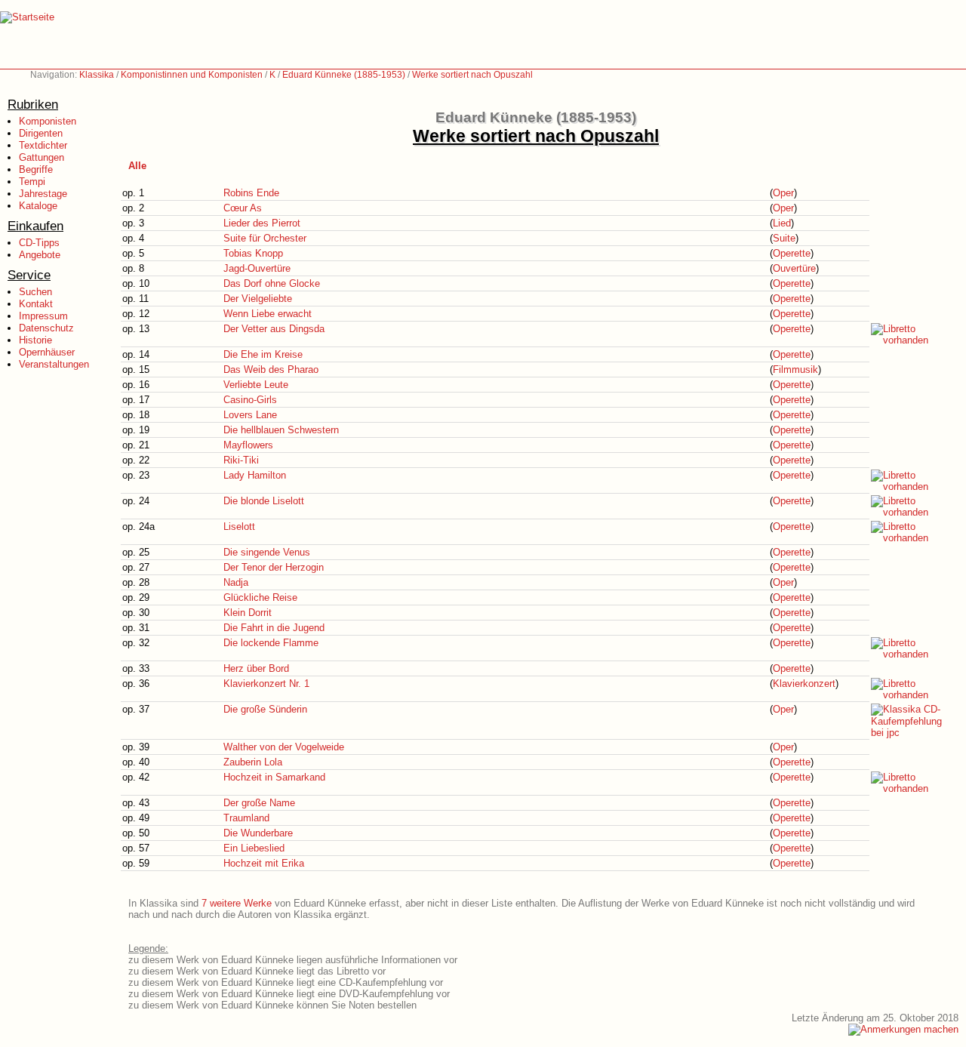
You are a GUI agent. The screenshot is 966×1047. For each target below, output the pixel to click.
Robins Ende (251, 193)
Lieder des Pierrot (261, 223)
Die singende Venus (266, 552)
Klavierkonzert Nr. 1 (266, 683)
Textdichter (43, 145)
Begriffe (36, 169)
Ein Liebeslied (254, 848)
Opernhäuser (47, 352)
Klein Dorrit (247, 612)
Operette (792, 253)
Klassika (96, 74)
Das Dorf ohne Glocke (271, 283)
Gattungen (41, 157)
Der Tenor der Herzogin (273, 567)
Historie (35, 340)
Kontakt (36, 303)
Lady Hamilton (254, 475)
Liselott (239, 526)
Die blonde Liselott (263, 501)
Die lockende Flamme (270, 642)
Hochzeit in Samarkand (274, 777)
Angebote (39, 254)
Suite (784, 238)
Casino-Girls (250, 399)
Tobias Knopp (253, 253)
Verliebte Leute (255, 384)
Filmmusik (795, 369)
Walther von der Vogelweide (283, 747)
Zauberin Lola (252, 762)
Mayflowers (248, 445)
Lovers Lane (250, 414)
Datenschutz (46, 328)
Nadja (235, 582)
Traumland (246, 818)
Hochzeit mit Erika (263, 863)
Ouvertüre (794, 268)
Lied (782, 223)
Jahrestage (43, 193)
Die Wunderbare (258, 833)
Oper (783, 193)
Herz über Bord (256, 668)
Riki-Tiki (241, 460)
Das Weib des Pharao (270, 369)
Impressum (43, 316)
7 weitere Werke (237, 903)
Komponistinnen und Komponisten (192, 74)
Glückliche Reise (260, 597)
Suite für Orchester (264, 238)
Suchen (35, 291)
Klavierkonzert (804, 683)
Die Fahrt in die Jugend (274, 627)
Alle (137, 165)
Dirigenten (41, 133)
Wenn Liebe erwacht (267, 313)
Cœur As (242, 208)
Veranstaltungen (54, 364)
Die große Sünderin (265, 709)
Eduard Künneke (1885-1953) (343, 74)
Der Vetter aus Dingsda (274, 328)
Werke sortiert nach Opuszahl (472, 74)
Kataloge (38, 205)
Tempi (32, 181)
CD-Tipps (39, 242)
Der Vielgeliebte (257, 298)
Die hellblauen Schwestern (281, 430)
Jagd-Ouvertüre (257, 268)
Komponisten (47, 121)
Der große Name (259, 802)
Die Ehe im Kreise (263, 354)
